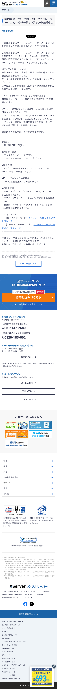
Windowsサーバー (8, 648)
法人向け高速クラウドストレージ (14, 642)
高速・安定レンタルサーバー (12, 622)
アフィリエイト (26, 598)
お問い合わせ (27, 357)
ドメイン (5, 632)
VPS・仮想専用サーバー (11, 628)
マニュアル (27, 391)
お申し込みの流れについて (29, 304)
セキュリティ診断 (8, 675)
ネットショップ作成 (9, 645)
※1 (26, 2)
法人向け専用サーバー (10, 635)
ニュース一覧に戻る (27, 263)
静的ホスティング (8, 668)
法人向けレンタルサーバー (12, 625)
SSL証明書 (6, 638)
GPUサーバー (7, 655)
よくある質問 (27, 383)
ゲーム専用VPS (7, 652)
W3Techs (18, 557)
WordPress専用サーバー (11, 679)
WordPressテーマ (8, 672)
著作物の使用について (10, 598)
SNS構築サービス (8, 662)
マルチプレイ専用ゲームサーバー (14, 665)
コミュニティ (27, 399)
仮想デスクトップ (8, 658)
